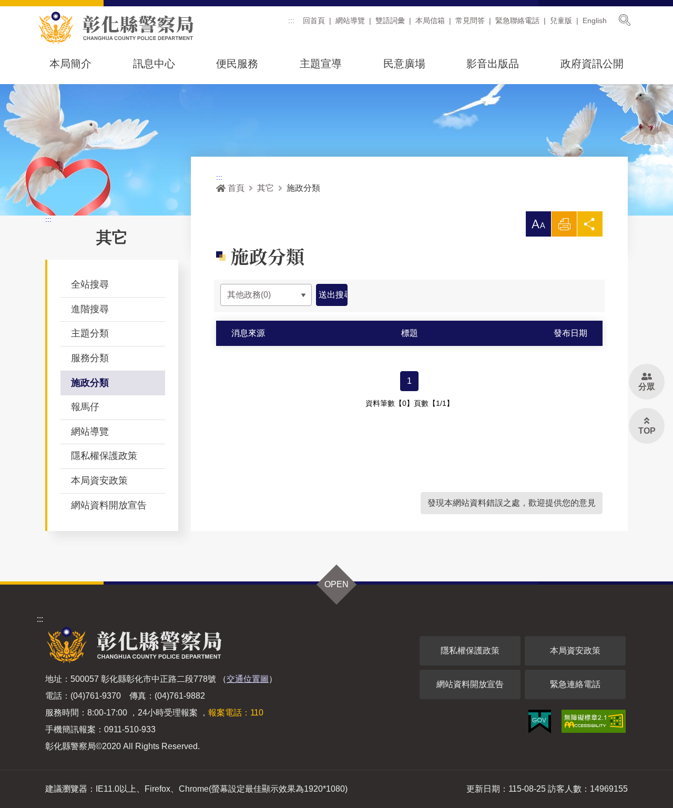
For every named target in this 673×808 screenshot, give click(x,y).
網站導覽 (350, 20)
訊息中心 (154, 63)
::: (291, 20)
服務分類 (90, 358)
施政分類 (90, 382)
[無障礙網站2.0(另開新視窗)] (594, 721)
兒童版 (561, 20)
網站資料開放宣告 (109, 505)
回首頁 (314, 20)
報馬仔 (85, 407)
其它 (265, 187)
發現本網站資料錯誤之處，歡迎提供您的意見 (511, 502)
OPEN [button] (336, 584)
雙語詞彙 (390, 20)
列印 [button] (564, 227)
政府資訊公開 (592, 63)
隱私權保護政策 (104, 456)
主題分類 (90, 333)
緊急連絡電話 (575, 684)
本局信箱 (430, 20)
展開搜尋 (624, 20)
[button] (538, 224)
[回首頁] (116, 28)
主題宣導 (321, 63)
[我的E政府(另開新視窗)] (539, 721)
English (595, 20)
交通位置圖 (248, 678)
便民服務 (237, 63)
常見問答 (470, 20)
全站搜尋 (90, 284)
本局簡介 (70, 63)
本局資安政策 (99, 480)
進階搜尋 (90, 309)
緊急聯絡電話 (517, 20)
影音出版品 (492, 63)
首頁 (236, 187)
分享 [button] (590, 227)
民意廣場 (404, 63)
